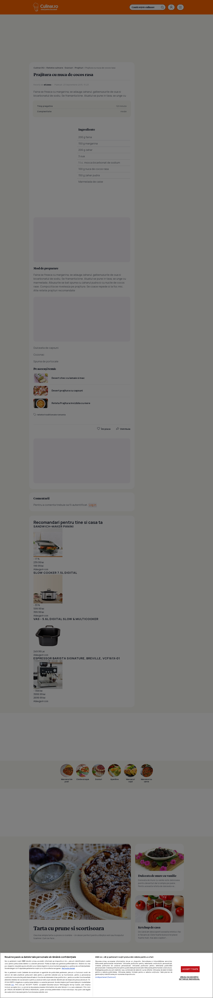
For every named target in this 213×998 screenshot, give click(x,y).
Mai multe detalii (68, 968)
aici (12, 984)
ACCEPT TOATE (190, 969)
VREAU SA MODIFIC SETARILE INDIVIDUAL (189, 978)
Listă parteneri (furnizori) (105, 977)
